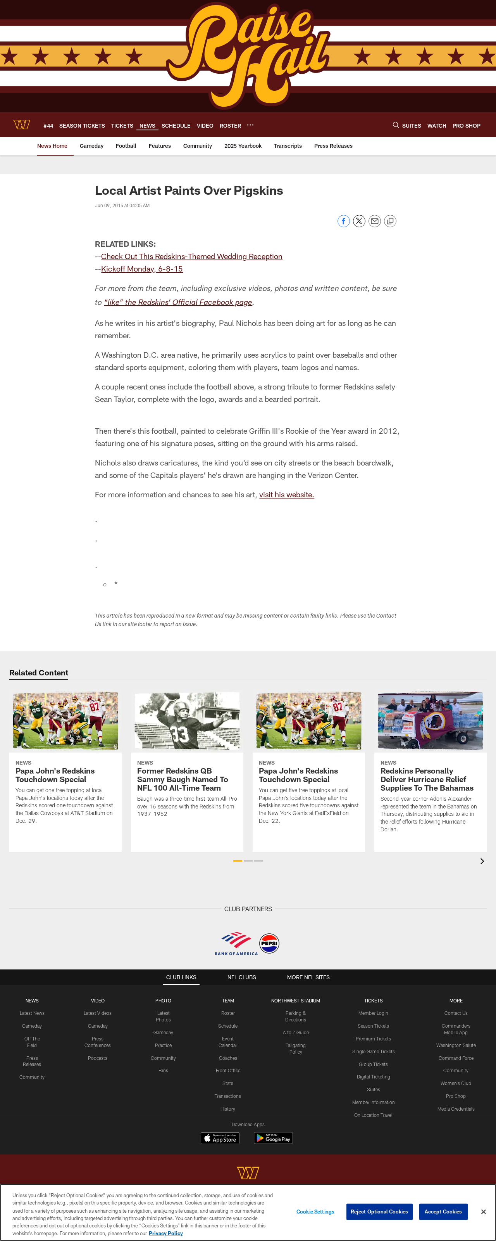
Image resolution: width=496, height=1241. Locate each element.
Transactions (228, 1096)
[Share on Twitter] (359, 225)
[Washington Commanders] (248, 1174)
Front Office (228, 1070)
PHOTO (163, 1000)
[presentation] (483, 862)
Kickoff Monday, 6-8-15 (142, 268)
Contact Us (456, 1013)
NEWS (32, 1000)
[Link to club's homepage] (21, 124)
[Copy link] (390, 221)
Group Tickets (373, 1064)
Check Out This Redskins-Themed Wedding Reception (191, 256)
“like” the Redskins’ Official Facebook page (178, 303)
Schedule (228, 1025)
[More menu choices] (250, 125)
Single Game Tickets (373, 1051)
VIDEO (98, 1000)
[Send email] (375, 225)
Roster (228, 1013)
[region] (248, 1212)
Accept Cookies (443, 1211)
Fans (163, 1070)
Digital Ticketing (373, 1076)
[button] (237, 861)
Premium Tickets (373, 1038)
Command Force (456, 1058)
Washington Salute (456, 1045)
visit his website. (286, 494)
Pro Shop (456, 1096)
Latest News (32, 1013)
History (227, 1108)
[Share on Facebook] (344, 225)
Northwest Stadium (295, 1000)
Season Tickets (373, 1025)
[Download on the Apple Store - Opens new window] (220, 1139)
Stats (227, 1083)
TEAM (228, 1000)
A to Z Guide (296, 1032)
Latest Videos (98, 1013)
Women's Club (456, 1083)
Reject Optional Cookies (379, 1211)
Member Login (373, 1013)
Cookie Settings (315, 1211)
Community (32, 1077)
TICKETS (373, 1000)
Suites (373, 1089)
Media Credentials (456, 1108)
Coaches (228, 1058)
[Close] (483, 1211)
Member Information (373, 1102)
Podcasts (97, 1058)
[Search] (396, 124)
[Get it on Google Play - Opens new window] (273, 1141)
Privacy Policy (166, 1233)
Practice (163, 1045)
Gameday (32, 1025)
